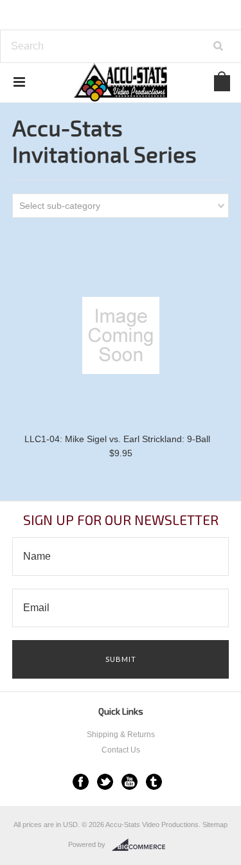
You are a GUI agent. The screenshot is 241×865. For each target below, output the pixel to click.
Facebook (81, 782)
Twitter (105, 782)
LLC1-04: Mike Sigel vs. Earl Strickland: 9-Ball (117, 439)
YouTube (129, 782)
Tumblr (154, 782)
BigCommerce (142, 845)
